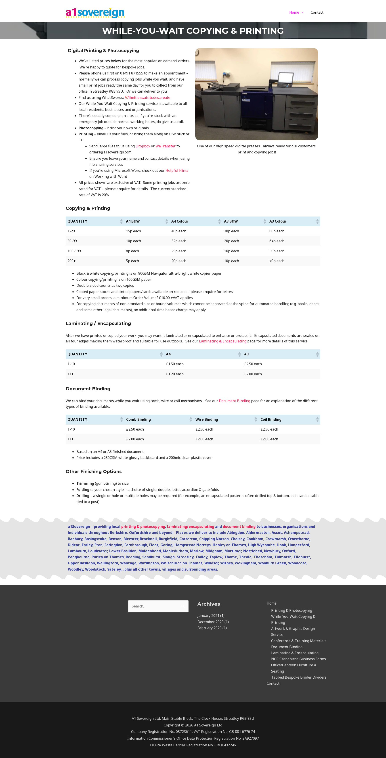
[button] (121, 221)
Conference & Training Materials (298, 640)
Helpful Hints (177, 170)
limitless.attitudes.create (147, 97)
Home (294, 12)
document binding (239, 526)
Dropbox (143, 146)
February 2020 (209, 627)
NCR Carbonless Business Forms (298, 658)
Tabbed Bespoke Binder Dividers (299, 677)
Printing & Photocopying (291, 610)
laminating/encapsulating (190, 526)
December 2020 (210, 621)
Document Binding (234, 400)
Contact (317, 12)
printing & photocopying (143, 526)
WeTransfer (165, 146)
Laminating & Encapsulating (222, 341)
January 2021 (208, 615)
